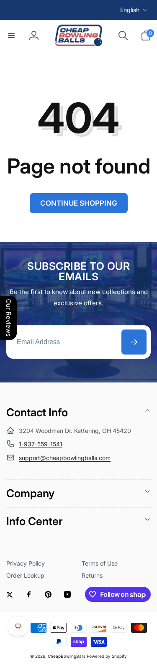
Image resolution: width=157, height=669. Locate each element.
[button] (11, 35)
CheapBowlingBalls (66, 656)
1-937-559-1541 (40, 444)
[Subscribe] (134, 342)
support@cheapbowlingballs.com (65, 457)
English (129, 9)
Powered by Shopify (107, 656)
